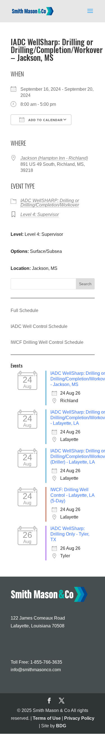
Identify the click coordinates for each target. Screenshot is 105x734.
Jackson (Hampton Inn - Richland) (54, 158)
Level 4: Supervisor (39, 214)
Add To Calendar (45, 120)
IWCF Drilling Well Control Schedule (47, 342)
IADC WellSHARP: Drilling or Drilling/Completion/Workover (49, 202)
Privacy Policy (79, 718)
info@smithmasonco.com (36, 669)
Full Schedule (24, 310)
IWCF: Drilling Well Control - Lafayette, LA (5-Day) (72, 495)
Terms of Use (47, 718)
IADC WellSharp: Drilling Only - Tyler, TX (69, 534)
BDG (61, 725)
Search (85, 284)
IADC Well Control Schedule (39, 326)
